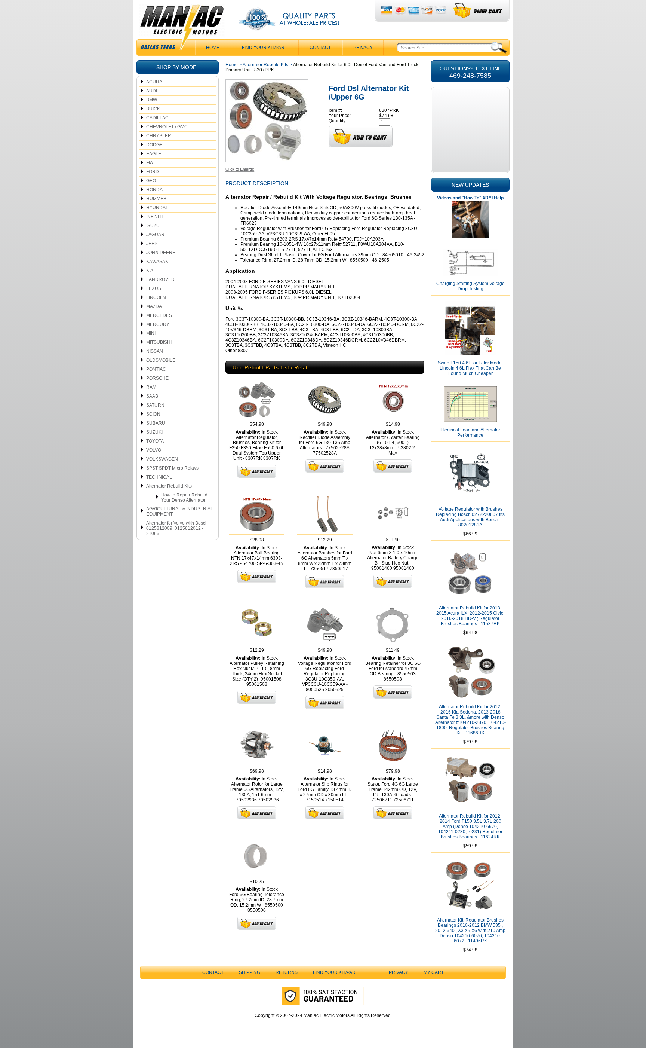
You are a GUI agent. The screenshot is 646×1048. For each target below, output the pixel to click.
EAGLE (153, 153)
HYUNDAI (156, 207)
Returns (287, 972)
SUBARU (155, 423)
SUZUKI (154, 432)
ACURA (154, 82)
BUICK (153, 108)
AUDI (151, 91)
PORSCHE (157, 378)
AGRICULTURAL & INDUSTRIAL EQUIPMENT (179, 511)
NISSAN (154, 351)
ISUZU (153, 225)
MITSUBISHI (159, 342)
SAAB (152, 396)
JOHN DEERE (160, 252)
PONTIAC (156, 369)
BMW (151, 100)
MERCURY (157, 324)
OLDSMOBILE (160, 360)
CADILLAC (157, 117)
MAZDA (154, 306)
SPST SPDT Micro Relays (172, 468)
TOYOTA (155, 441)
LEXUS (153, 288)
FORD (152, 171)
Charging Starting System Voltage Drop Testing (470, 286)
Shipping (249, 972)
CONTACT (320, 47)
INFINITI (154, 216)
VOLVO (153, 450)
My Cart (434, 972)
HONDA (154, 189)
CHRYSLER (158, 135)
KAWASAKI (157, 261)
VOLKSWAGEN (162, 459)
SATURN (155, 405)
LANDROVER (160, 279)
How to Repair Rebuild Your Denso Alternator (184, 497)
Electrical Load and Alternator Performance (470, 432)
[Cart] (478, 10)
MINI (151, 333)
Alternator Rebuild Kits (169, 486)
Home (231, 64)
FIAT (150, 162)
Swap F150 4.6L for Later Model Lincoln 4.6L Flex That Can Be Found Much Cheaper (470, 368)
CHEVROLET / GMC (167, 126)
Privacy (363, 47)
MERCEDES (159, 315)
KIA (149, 270)
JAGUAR (155, 234)
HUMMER (156, 198)
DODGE (154, 144)
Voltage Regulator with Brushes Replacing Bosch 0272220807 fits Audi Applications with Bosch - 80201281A (470, 517)
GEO (151, 180)
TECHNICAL (159, 477)
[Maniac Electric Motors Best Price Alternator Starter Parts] (181, 29)
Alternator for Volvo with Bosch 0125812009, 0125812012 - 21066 (177, 528)
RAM (151, 387)
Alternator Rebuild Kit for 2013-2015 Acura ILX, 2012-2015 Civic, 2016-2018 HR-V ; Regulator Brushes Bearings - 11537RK (470, 615)
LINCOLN (156, 297)
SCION (153, 414)
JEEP (151, 243)
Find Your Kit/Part (264, 47)
